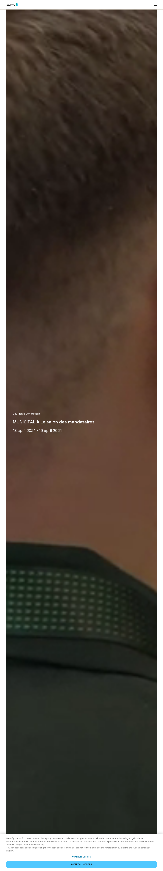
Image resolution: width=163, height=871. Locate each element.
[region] (81, 852)
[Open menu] (155, 4)
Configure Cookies (81, 856)
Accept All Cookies (81, 864)
